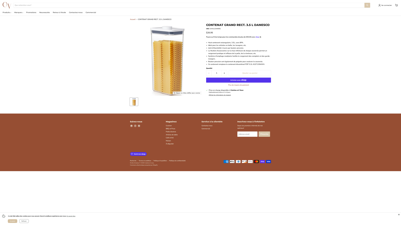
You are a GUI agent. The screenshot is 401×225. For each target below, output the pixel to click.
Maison (168, 141)
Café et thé (170, 138)
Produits (6, 12)
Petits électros (171, 132)
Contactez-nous (75, 12)
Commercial (91, 12)
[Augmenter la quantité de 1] (224, 73)
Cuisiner (169, 126)
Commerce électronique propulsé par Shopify (144, 165)
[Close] (399, 215)
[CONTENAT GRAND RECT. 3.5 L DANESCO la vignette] (134, 102)
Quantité (209, 68)
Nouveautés (44, 12)
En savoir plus (71, 216)
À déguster (170, 144)
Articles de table (172, 135)
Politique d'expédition (160, 161)
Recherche (133, 161)
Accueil (133, 19)
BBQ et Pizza (170, 129)
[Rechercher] (367, 5)
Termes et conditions (145, 161)
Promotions (31, 12)
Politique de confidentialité (177, 161)
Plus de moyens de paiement (238, 85)
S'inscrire (264, 134)
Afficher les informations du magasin (220, 95)
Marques (18, 12)
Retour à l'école (59, 12)
